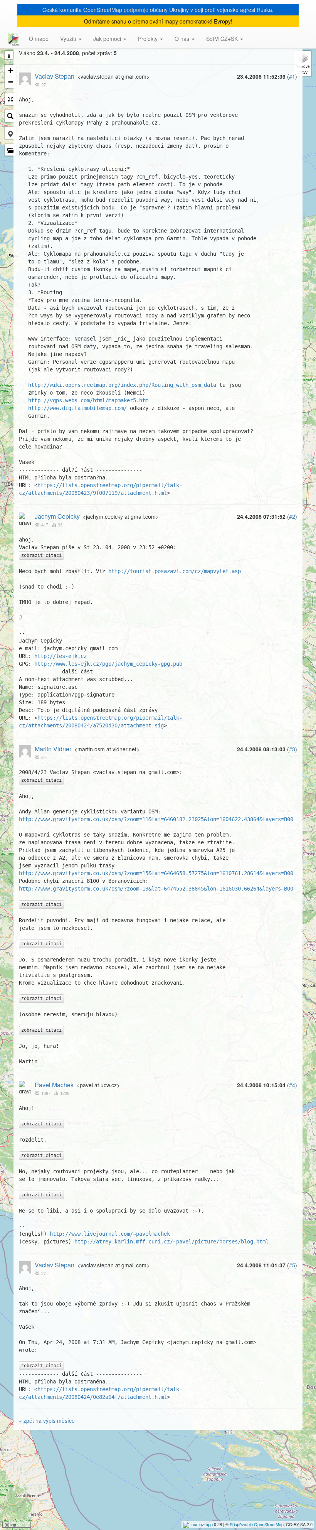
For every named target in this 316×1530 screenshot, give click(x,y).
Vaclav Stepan (54, 76)
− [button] (10, 82)
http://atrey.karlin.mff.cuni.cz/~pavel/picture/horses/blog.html (171, 1241)
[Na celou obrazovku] (10, 99)
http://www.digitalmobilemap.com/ (77, 408)
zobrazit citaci (41, 555)
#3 (292, 749)
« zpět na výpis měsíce (47, 1420)
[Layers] (302, 63)
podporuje (136, 9)
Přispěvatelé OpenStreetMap (257, 1524)
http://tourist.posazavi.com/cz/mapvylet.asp (174, 571)
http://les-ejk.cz (60, 656)
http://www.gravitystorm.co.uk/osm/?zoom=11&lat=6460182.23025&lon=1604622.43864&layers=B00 (156, 819)
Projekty (148, 38)
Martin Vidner (53, 748)
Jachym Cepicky (57, 516)
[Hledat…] (10, 116)
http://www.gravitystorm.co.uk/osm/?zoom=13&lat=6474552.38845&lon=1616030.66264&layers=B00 (156, 889)
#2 (292, 516)
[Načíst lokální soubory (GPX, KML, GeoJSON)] (10, 150)
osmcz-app (202, 1524)
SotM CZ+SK (222, 38)
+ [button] (10, 70)
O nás (183, 38)
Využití (69, 38)
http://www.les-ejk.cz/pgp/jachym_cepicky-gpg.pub (108, 664)
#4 (292, 1085)
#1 (292, 76)
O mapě (39, 38)
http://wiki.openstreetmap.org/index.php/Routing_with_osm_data (122, 385)
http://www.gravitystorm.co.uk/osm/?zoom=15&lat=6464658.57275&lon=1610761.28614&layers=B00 (156, 873)
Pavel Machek (54, 1084)
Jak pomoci (108, 38)
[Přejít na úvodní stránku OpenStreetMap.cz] (11, 38)
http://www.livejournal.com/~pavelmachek (110, 1234)
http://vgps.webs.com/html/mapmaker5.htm (88, 400)
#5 (292, 1265)
